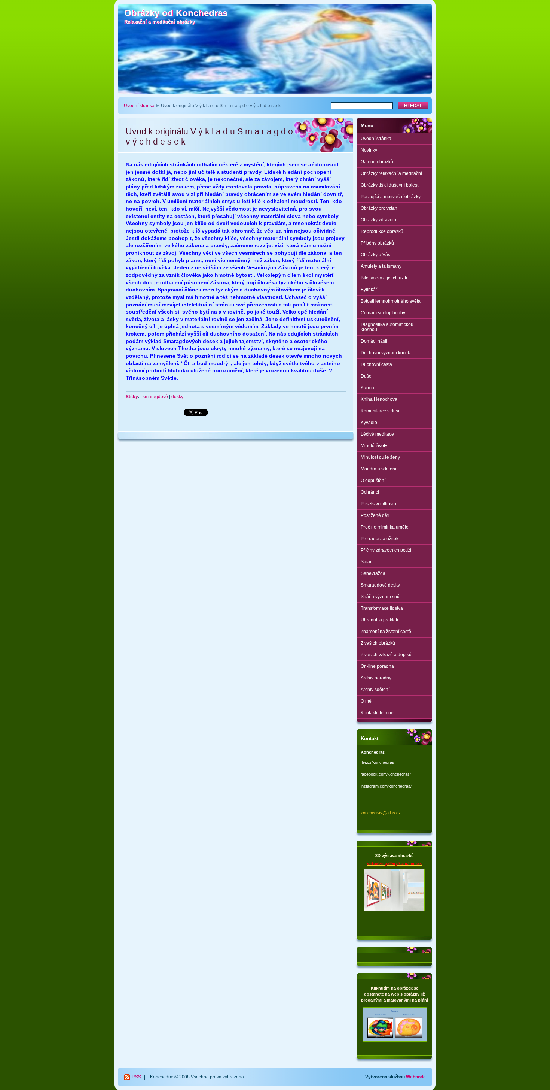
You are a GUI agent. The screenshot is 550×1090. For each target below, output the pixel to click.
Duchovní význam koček (385, 352)
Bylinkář (369, 289)
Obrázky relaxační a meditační (391, 173)
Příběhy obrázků (377, 243)
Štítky (132, 396)
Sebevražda (373, 573)
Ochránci (370, 492)
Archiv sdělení (375, 689)
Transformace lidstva (382, 608)
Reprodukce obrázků (382, 231)
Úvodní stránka (139, 105)
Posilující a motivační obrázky (391, 196)
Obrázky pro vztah (379, 208)
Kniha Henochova (379, 399)
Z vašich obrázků (378, 643)
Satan (367, 561)
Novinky (369, 150)
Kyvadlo (369, 422)
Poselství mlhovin (378, 503)
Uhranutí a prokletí (379, 620)
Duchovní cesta (376, 364)
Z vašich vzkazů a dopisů (386, 654)
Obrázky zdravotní (379, 219)
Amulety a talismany (381, 266)
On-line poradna (377, 666)
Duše (366, 376)
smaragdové (155, 396)
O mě (366, 701)
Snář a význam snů (380, 596)
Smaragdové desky (380, 585)
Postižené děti (375, 515)
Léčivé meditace (377, 434)
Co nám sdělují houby (383, 312)
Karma (367, 387)
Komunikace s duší (380, 411)
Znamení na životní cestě (386, 631)
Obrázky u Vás (375, 254)
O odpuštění (373, 480)
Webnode (416, 1077)
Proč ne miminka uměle (385, 527)
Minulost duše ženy (380, 457)
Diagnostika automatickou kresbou (387, 327)
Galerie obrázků (377, 161)
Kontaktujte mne (377, 712)
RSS (136, 1077)
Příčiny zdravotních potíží (386, 550)
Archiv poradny (376, 678)
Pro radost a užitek (379, 538)
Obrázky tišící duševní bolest (389, 185)
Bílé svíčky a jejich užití (384, 278)
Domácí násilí (374, 341)
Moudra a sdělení (378, 469)
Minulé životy (374, 445)
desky (177, 396)
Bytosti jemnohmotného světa (391, 301)
